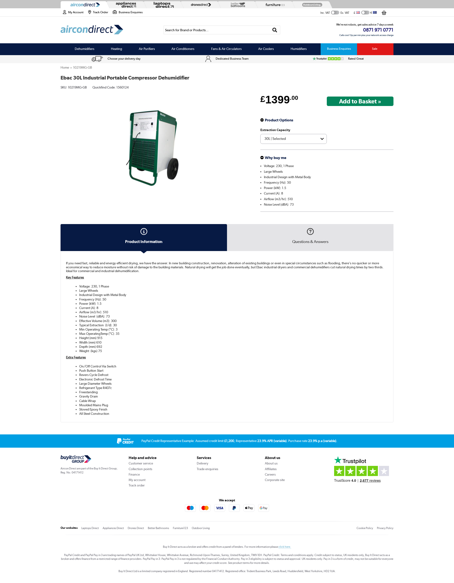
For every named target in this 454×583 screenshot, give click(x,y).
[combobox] (222, 30)
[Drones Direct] (199, 4)
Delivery (202, 463)
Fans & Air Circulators (226, 49)
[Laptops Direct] (162, 5)
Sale (374, 48)
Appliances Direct (113, 528)
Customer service (141, 463)
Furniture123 (180, 528)
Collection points (140, 469)
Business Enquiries (339, 48)
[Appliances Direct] (125, 5)
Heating (116, 49)
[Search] (275, 30)
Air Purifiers (147, 49)
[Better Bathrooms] (236, 4)
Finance (134, 474)
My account (137, 480)
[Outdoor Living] (311, 5)
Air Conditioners (182, 49)
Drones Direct (136, 528)
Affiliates (271, 469)
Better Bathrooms (158, 528)
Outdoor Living (201, 528)
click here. (285, 546)
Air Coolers (266, 49)
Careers (270, 474)
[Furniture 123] (274, 5)
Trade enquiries (207, 469)
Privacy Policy (385, 528)
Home (65, 67)
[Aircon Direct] (84, 5)
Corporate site (275, 480)
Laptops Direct (90, 528)
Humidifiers (299, 49)
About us (271, 463)
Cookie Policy (365, 528)
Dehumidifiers (84, 49)
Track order (137, 485)
